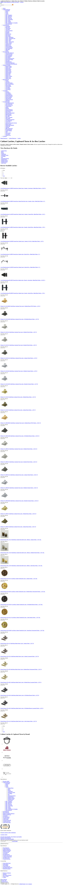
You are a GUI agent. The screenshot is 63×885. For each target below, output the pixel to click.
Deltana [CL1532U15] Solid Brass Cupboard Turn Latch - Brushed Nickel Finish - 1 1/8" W (18, 345)
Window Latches (8, 76)
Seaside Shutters (8, 130)
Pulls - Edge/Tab (8, 18)
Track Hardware (8, 23)
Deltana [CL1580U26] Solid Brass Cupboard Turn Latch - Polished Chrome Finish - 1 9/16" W (19, 487)
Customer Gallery (3, 834)
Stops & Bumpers (8, 48)
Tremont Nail (8, 135)
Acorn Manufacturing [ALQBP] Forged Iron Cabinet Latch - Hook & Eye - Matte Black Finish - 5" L (20, 267)
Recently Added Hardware (5, 837)
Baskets (6, 80)
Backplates (7, 10)
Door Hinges (7, 57)
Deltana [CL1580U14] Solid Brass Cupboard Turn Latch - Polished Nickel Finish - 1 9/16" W (18, 448)
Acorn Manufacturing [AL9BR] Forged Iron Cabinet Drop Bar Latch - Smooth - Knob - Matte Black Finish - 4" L (22, 201)
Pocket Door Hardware (9, 62)
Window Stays (8, 78)
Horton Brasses (8, 114)
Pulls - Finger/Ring (9, 19)
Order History (5, 864)
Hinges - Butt (8, 40)
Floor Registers (8, 94)
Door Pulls (7, 60)
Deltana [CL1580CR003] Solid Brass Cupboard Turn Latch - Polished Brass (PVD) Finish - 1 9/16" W (20, 422)
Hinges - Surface (8, 42)
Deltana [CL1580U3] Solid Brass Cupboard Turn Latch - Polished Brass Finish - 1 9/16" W (18, 513)
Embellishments (8, 61)
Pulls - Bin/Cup (8, 17)
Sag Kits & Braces (9, 47)
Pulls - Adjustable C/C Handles (11, 22)
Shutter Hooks (8, 70)
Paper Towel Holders (9, 84)
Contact (4, 877)
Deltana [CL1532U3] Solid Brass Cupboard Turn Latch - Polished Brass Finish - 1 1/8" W (18, 396)
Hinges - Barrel (8, 39)
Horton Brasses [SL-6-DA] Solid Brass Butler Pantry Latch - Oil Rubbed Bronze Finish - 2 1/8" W (19, 695)
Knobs (6, 12)
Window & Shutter (6, 851)
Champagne (3, 154)
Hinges (6, 11)
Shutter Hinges (8, 69)
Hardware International (9, 112)
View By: (2, 178)
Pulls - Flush (7, 20)
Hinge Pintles (8, 36)
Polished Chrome (4, 160)
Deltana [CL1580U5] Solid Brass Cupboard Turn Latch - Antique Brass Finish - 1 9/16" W (18, 526)
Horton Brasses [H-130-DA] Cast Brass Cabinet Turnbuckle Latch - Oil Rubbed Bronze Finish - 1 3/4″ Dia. (21, 604)
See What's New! (6, 857)
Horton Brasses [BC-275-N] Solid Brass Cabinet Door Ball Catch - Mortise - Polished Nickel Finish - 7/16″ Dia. (22, 552)
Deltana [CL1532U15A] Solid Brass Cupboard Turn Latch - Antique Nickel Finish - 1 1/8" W (18, 358)
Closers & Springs (8, 30)
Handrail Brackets (8, 95)
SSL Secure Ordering (7, 875)
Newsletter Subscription (7, 867)
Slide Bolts (7, 49)
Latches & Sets (8, 43)
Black (2, 151)
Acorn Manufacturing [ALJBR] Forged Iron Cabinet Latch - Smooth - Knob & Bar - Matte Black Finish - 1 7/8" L (22, 227)
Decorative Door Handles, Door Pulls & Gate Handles (11, 836)
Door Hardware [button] (6, 51)
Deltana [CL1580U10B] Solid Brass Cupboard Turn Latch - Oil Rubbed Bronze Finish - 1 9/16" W (19, 435)
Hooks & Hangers (8, 82)
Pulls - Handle (8, 21)
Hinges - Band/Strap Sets (10, 38)
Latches (6, 13)
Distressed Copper (4, 155)
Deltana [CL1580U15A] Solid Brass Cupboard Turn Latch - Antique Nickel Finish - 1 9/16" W (19, 474)
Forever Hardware (9, 109)
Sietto (6, 131)
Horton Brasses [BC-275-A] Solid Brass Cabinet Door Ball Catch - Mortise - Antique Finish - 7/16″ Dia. (20, 539)
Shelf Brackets (8, 98)
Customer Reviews (6, 821)
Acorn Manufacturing (9, 102)
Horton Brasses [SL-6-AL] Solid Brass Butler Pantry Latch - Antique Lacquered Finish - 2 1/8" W (19, 656)
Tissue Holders (8, 86)
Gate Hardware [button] (6, 25)
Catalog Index (5, 819)
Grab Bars (7, 81)
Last (4, 175)
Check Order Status (7, 822)
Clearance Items (6, 818)
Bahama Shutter (8, 66)
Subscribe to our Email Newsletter (7, 839)
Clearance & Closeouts (7, 855)
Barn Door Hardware (9, 52)
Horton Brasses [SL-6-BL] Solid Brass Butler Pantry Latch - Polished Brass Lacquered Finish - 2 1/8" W (20, 682)
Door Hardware (6, 812)
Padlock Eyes (8, 45)
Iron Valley (7, 116)
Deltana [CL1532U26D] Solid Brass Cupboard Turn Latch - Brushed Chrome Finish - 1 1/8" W (19, 384)
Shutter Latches (8, 71)
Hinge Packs (7, 35)
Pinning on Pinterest (7, 872)
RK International (8, 129)
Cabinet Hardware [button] (6, 9)
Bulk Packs (7, 27)
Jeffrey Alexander (8, 117)
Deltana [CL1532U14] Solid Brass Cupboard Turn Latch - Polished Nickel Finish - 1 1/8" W (18, 332)
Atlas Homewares (8, 104)
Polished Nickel (4, 161)
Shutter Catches (8, 67)
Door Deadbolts (8, 56)
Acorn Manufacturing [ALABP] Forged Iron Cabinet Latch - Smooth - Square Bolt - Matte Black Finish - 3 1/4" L (22, 214)
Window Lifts (8, 77)
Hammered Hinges (9, 110)
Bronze (2, 153)
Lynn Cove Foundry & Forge (11, 122)
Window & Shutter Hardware (8, 813)
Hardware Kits (8, 33)
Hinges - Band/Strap (9, 37)
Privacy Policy (6, 876)
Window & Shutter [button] (6, 65)
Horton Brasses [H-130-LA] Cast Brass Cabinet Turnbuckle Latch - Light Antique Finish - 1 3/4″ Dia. (20, 617)
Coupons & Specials (7, 820)
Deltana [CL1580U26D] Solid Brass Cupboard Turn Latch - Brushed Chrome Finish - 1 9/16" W (19, 500)
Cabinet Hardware (6, 782)
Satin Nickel (3, 163)
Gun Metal (3, 156)
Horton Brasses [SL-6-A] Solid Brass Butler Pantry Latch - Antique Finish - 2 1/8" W (17, 643)
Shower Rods (8, 85)
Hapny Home (8, 111)
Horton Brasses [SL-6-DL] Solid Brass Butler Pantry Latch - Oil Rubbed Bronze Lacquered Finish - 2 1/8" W (21, 708)
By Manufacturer (6, 816)
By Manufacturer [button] (6, 101)
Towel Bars (7, 87)
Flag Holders (7, 92)
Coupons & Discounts (7, 856)
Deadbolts (7, 32)
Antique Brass (4, 150)
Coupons (21, 2)
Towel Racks (8, 89)
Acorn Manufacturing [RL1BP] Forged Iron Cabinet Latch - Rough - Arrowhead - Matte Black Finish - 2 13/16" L (22, 280)
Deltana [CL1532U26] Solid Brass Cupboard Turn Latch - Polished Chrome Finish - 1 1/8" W (18, 371)
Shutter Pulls (7, 73)
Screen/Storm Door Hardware (11, 63)
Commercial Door (8, 53)
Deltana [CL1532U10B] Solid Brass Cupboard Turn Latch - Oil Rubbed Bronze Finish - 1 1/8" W (19, 319)
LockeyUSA (7, 121)
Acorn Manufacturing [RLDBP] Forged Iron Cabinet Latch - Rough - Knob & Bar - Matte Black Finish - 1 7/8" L (22, 293)
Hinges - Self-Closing (9, 41)
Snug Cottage (8, 132)
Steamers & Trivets (9, 99)
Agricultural (7, 26)
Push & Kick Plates (9, 59)
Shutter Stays (8, 75)
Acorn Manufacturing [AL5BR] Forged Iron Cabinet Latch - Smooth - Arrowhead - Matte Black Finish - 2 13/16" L (23, 188)
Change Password (6, 866)
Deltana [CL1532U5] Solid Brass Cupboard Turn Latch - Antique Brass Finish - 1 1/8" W (17, 409)
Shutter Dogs (8, 68)
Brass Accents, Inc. (9, 105)
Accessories (5, 815)
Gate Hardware (6, 811)
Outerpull (7, 127)
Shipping (4, 874)
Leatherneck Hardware (9, 119)
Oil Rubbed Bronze (5, 158)
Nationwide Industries (9, 125)
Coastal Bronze (8, 106)
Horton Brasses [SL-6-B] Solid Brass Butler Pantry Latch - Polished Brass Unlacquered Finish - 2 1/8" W (21, 669)
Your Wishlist (5, 865)
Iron (2, 157)
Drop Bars (7, 31)
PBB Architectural (9, 128)
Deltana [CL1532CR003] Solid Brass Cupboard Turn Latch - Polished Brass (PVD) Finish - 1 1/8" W (20, 306)
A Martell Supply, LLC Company (25, 883)
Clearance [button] (5, 136)
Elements (7, 108)
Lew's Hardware (8, 120)
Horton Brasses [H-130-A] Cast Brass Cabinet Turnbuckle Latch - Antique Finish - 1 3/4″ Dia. (18, 578)
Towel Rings (7, 88)
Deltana (6, 107)
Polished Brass (4, 159)
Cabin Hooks (8, 28)
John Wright (7, 118)
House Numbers (8, 97)
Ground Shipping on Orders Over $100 (9, 2)
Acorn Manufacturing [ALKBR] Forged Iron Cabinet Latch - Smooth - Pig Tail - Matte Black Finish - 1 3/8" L (22, 241)
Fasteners (7, 91)
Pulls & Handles (8, 46)
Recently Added (6, 781)
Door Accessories (8, 55)
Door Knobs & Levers (9, 58)
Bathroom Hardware (7, 814)
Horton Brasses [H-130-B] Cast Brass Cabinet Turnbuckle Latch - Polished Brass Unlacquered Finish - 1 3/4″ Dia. (22, 591)
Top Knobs (7, 134)
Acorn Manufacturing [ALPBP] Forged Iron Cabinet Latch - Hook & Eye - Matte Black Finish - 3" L (20, 254)
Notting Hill (7, 126)
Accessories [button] (5, 90)
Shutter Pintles (8, 72)
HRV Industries (8, 115)
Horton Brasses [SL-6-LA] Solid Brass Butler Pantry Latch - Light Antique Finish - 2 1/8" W (18, 721)
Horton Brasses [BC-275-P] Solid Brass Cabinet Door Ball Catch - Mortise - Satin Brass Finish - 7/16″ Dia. (21, 565)
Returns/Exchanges (6, 868)
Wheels (6, 50)
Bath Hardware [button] (6, 79)
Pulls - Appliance (8, 15)
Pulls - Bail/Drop (8, 16)
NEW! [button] (4, 8)
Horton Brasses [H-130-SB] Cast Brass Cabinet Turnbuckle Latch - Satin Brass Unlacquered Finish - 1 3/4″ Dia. (22, 630)
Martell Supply (8, 124)
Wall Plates (7, 100)
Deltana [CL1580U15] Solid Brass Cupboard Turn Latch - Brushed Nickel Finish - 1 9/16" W (18, 461)
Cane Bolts (7, 29)
